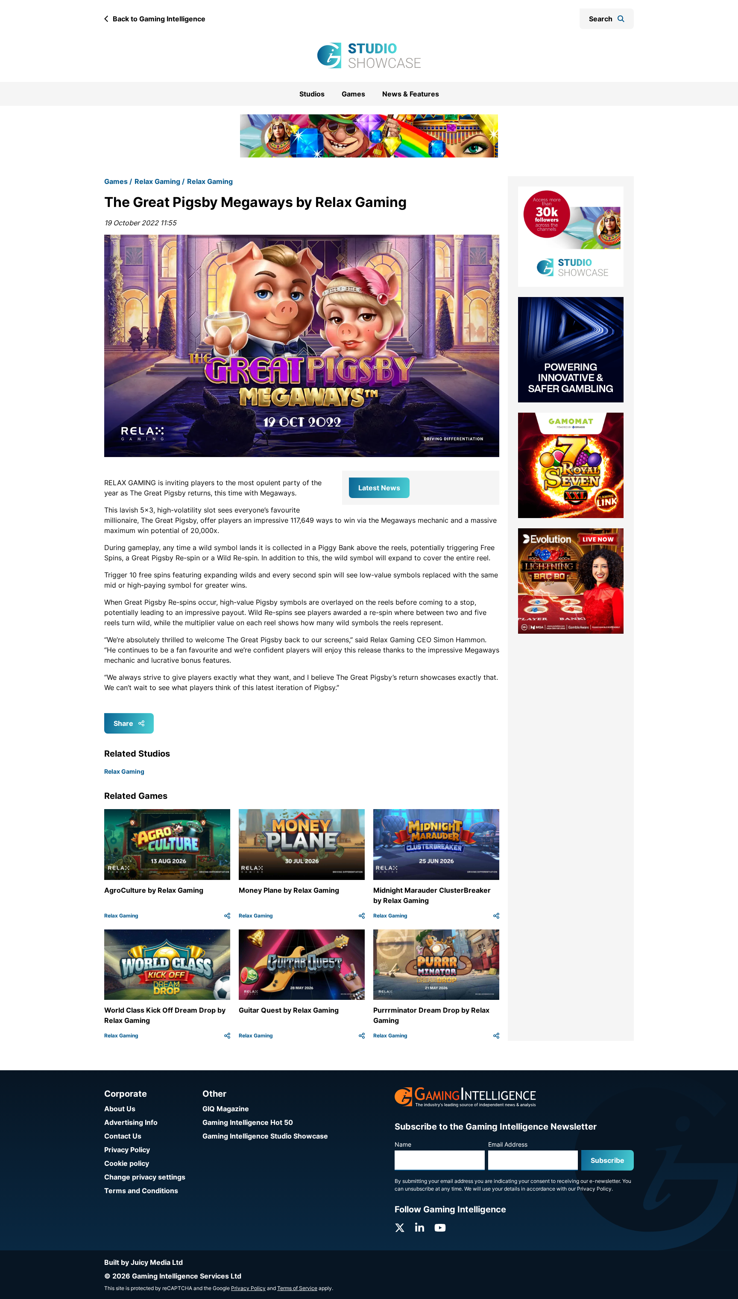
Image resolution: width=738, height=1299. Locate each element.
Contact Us (122, 1136)
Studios (312, 94)
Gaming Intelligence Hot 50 (247, 1122)
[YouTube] (440, 1228)
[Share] (227, 905)
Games (353, 94)
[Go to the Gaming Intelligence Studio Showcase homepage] (369, 55)
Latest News (379, 476)
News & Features (410, 94)
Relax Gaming (157, 170)
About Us (119, 1108)
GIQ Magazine (225, 1108)
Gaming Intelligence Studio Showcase (265, 1136)
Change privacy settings (144, 1177)
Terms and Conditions (141, 1190)
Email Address (507, 1144)
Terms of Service (297, 1288)
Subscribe (607, 1160)
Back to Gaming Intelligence (159, 19)
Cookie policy (126, 1163)
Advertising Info (131, 1122)
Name (403, 1144)
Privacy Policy (127, 1149)
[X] (400, 1228)
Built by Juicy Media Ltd (143, 1262)
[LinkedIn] (419, 1228)
